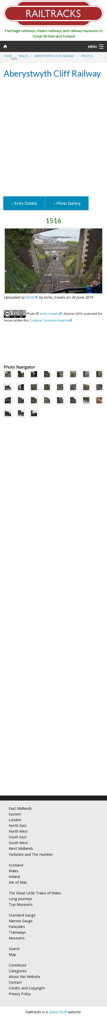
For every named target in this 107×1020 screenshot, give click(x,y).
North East (18, 825)
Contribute (17, 965)
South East (18, 837)
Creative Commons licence (49, 320)
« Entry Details (24, 203)
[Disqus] (53, 726)
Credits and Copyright (27, 988)
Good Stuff (58, 1012)
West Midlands (21, 848)
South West (18, 842)
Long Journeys (20, 898)
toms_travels (49, 313)
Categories (18, 970)
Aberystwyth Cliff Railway (54, 56)
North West (18, 831)
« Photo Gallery (67, 203)
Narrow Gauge (21, 920)
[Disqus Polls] (53, 601)
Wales (23, 56)
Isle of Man (18, 882)
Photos (87, 56)
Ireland (14, 876)
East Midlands (20, 808)
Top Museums (21, 904)
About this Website (24, 976)
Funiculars (17, 926)
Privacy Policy (20, 993)
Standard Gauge (22, 915)
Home (8, 56)
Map (12, 954)
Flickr (30, 297)
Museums (17, 938)
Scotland (16, 865)
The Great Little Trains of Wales (35, 893)
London (15, 819)
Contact (15, 982)
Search (14, 948)
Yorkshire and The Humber (31, 854)
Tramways (17, 932)
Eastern (15, 814)
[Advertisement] (53, 137)
